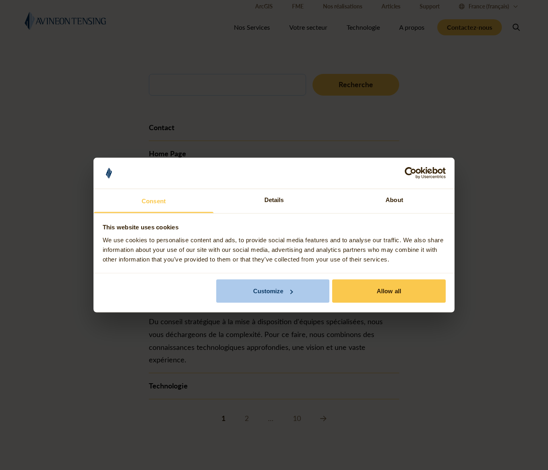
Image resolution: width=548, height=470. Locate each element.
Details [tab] (274, 199)
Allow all (389, 291)
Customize (268, 291)
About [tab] (394, 199)
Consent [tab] (154, 200)
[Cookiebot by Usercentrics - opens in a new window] (410, 173)
